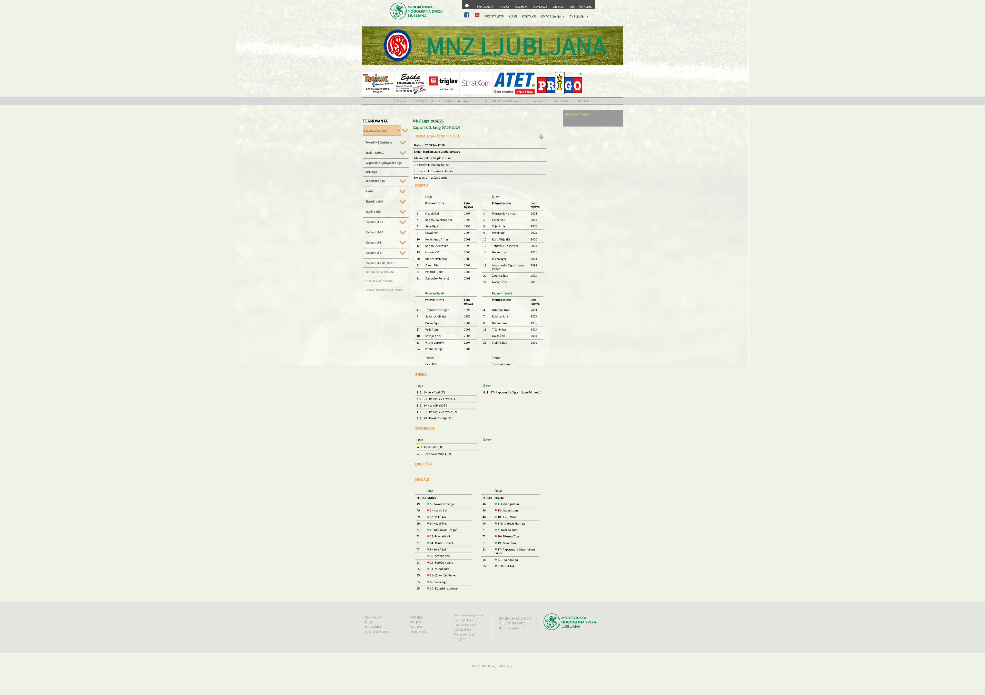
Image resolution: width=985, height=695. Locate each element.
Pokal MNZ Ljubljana (379, 142)
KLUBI (513, 16)
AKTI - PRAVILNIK (581, 6)
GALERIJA (521, 6)
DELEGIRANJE (399, 101)
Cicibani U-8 (373, 253)
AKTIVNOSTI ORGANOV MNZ (462, 101)
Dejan (509, 666)
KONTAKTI (529, 16)
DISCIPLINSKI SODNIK (379, 281)
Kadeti (370, 191)
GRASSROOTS (539, 101)
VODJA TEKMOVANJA (380, 272)
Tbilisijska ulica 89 (465, 624)
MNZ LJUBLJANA (484, 666)
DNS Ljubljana (578, 16)
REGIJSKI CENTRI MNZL (426, 101)
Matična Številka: (509, 628)
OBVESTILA (416, 617)
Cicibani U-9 (373, 242)
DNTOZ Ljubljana (552, 16)
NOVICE (504, 6)
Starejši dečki (374, 201)
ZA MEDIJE (416, 627)
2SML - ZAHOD (375, 153)
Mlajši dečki (373, 212)
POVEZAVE (540, 6)
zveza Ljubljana (463, 620)
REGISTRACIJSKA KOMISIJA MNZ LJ (505, 101)
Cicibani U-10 (374, 232)
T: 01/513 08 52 (462, 639)
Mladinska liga (375, 181)
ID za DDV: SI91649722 (512, 623)
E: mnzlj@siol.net (464, 634)
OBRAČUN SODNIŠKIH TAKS (384, 290)
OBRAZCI (559, 6)
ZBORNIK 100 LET (585, 101)
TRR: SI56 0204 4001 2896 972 (515, 618)
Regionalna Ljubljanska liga (384, 163)
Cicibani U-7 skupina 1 (380, 263)
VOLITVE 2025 (561, 101)
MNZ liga (371, 172)
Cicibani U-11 (374, 222)
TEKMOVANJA (484, 6)
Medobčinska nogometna (469, 615)
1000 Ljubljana (462, 629)
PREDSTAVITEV (494, 16)
